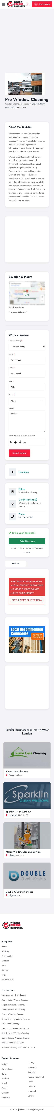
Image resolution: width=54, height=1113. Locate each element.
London (31, 1095)
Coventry (5, 1092)
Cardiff (5, 1088)
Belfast (4, 1064)
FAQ (4, 974)
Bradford (5, 1078)
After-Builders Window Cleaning (15, 1033)
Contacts (5, 960)
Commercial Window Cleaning (15, 1000)
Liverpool (32, 1091)
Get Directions (27, 499)
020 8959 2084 (26, 517)
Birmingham (7, 1069)
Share (16, 563)
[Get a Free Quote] (27, 591)
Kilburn (11, 855)
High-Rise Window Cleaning (13, 1004)
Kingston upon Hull (36, 1076)
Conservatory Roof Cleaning (13, 1009)
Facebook (24, 472)
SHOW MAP (27, 293)
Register (5, 970)
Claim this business (27, 541)
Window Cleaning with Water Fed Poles (18, 1047)
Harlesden (13, 815)
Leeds (30, 1081)
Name (11, 354)
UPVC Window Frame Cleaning (15, 1028)
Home (4, 946)
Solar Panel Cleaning (10, 1023)
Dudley (31, 1062)
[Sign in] (27, 4)
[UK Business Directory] (27, 639)
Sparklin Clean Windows (18, 811)
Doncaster (6, 1097)
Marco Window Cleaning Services (23, 851)
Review (11, 408)
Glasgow (32, 1072)
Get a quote (7, 956)
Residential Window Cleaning (14, 995)
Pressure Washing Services (13, 1014)
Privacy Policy (7, 979)
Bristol (4, 1083)
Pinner (11, 775)
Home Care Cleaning (17, 771)
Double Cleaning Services (19, 891)
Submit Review (20, 453)
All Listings (6, 951)
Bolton (4, 1073)
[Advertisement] (27, 44)
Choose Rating (15, 341)
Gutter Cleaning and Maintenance (16, 1019)
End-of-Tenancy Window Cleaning (16, 1037)
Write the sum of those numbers (22, 435)
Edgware (35, 103)
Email (11, 367)
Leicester (31, 1086)
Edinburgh (32, 1067)
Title (10, 381)
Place (11, 395)
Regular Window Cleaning (13, 1042)
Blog (4, 965)
